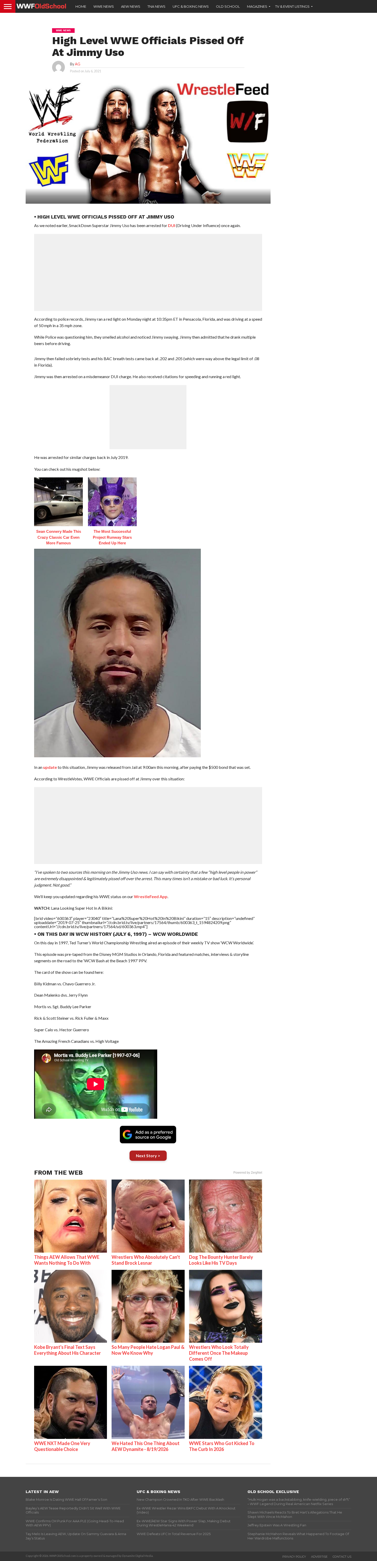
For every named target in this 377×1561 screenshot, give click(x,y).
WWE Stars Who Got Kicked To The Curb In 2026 (221, 1446)
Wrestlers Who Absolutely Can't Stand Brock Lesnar (146, 1260)
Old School (228, 6)
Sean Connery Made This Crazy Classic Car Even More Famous (58, 537)
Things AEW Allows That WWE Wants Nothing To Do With (67, 1260)
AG (77, 64)
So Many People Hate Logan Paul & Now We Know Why (148, 1350)
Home (80, 6)
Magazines (257, 6)
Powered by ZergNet (247, 1172)
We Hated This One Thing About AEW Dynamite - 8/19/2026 (146, 1446)
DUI (171, 225)
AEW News (130, 6)
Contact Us (342, 1556)
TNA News (156, 6)
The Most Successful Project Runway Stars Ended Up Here (112, 537)
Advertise (319, 1556)
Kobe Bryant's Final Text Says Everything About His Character (67, 1350)
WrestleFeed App (150, 896)
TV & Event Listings (292, 6)
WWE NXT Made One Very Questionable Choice (62, 1446)
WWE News (103, 6)
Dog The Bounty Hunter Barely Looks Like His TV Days (221, 1260)
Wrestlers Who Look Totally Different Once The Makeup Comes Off (219, 1353)
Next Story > (148, 1155)
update (50, 767)
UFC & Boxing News (191, 6)
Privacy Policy (294, 1556)
